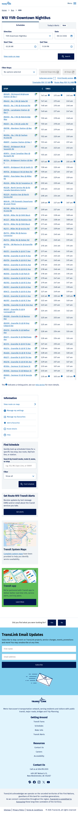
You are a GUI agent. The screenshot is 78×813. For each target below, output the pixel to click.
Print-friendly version (65, 78)
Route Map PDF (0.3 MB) (64, 82)
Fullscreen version (46, 78)
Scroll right (73, 89)
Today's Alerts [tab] (57, 25)
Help (9, 435)
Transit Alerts (39, 734)
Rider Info (39, 730)
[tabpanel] (39, 45)
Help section (40, 385)
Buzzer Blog (29, 782)
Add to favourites (13, 423)
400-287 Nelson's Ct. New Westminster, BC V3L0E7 (39, 774)
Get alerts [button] (20, 512)
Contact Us (39, 747)
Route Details (12, 429)
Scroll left (42, 89)
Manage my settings (15, 410)
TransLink (39, 700)
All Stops (68, 72)
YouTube (48, 782)
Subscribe (39, 665)
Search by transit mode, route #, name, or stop (20, 460)
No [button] (62, 623)
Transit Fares (39, 722)
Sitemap (7, 810)
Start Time (8, 42)
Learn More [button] (20, 602)
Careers (39, 752)
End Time (43, 42)
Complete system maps (13, 554)
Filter (6, 472)
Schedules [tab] (20, 25)
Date (57, 31)
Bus (12, 10)
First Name (39, 649)
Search (67, 56)
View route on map (12, 56)
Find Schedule (29, 484)
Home (4, 10)
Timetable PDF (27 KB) (41, 82)
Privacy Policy (18, 810)
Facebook (34, 782)
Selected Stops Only (48, 72)
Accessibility (39, 756)
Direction (7, 31)
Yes (52, 623)
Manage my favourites (16, 417)
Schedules (39, 726)
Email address (39, 657)
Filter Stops (16, 71)
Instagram (39, 782)
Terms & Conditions (34, 810)
